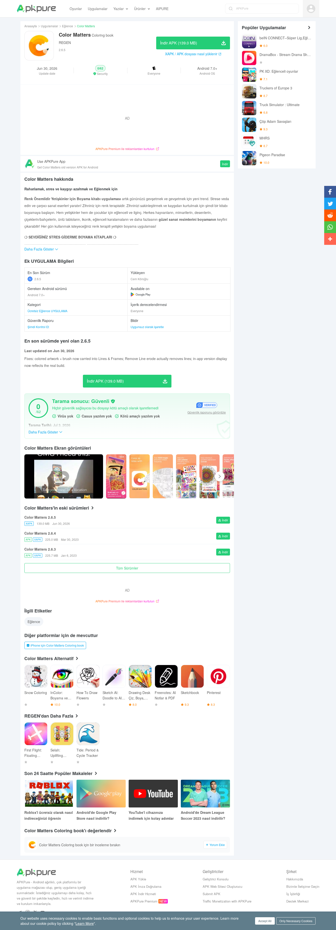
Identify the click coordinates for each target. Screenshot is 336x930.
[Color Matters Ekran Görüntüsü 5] (233, 476)
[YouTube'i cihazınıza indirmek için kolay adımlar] (153, 793)
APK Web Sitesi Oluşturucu (222, 886)
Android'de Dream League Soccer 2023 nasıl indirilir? (203, 815)
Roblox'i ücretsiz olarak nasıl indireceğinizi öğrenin (48, 815)
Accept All (265, 921)
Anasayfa (30, 26)
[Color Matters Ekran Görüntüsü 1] (139, 476)
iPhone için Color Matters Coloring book (57, 645)
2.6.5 (37, 279)
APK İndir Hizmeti (143, 893)
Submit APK (211, 893)
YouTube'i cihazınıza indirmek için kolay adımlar (151, 815)
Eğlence (67, 26)
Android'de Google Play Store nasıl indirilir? (96, 815)
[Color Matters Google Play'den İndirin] (141, 294)
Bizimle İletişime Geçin (302, 886)
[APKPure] (36, 9)
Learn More (85, 923)
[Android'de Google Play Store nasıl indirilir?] (101, 793)
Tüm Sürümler (127, 568)
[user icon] (311, 8)
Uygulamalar (49, 26)
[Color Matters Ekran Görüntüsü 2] (163, 476)
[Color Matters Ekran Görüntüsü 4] (209, 476)
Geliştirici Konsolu (216, 879)
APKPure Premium (143, 901)
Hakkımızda (294, 879)
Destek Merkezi (297, 901)
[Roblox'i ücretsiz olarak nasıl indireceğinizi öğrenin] (49, 793)
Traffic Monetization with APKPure (227, 901)
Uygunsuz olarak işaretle (147, 327)
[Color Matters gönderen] (116, 476)
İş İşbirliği (293, 893)
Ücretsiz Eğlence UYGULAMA (47, 311)
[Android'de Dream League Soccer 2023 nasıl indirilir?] (205, 793)
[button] (100, 70)
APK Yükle (138, 879)
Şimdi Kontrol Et (38, 327)
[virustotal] (112, 401)
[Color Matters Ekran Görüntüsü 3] (186, 476)
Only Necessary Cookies (295, 921)
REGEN (65, 42)
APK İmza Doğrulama (145, 886)
